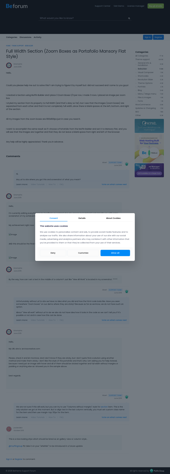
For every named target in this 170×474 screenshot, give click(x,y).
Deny (53, 253)
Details (82, 218)
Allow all (115, 253)
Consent (54, 218)
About (113, 218)
